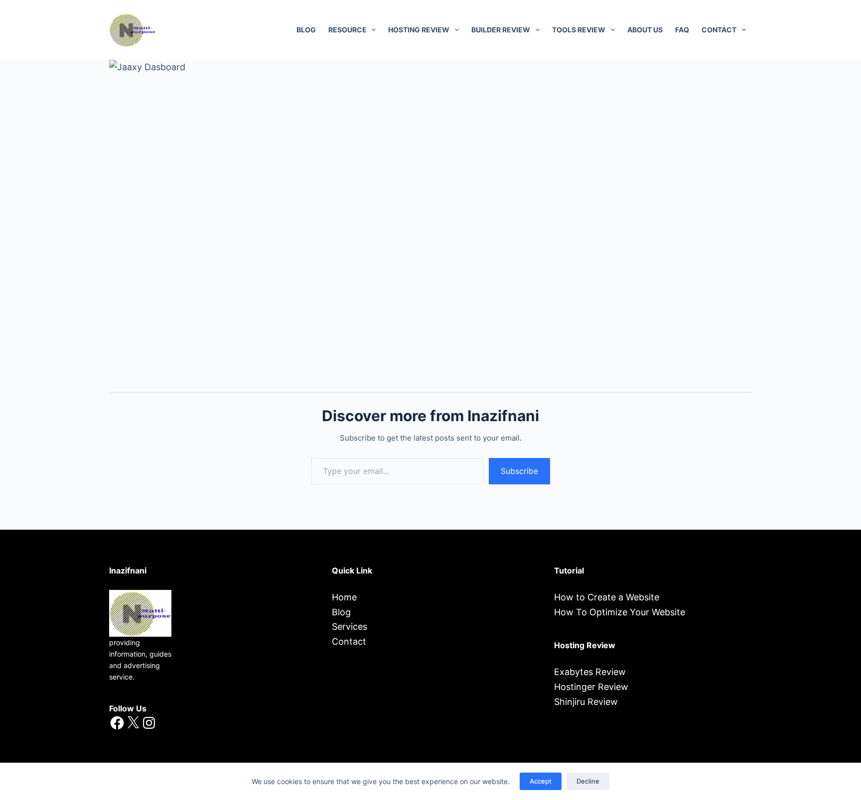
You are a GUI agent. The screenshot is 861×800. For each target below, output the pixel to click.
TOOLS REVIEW (578, 29)
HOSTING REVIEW (418, 29)
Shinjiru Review (586, 701)
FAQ (682, 29)
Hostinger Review (591, 687)
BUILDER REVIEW (500, 29)
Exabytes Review (590, 672)
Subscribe (519, 471)
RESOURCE (347, 29)
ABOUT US (645, 29)
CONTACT (719, 29)
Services (349, 626)
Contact (349, 641)
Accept (541, 781)
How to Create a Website (606, 597)
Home (344, 597)
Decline (587, 781)
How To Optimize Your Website (619, 612)
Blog (306, 29)
